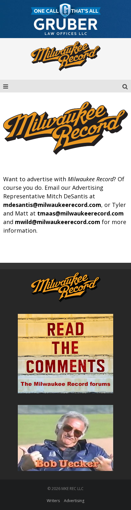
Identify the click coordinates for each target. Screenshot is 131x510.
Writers (53, 500)
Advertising (74, 500)
